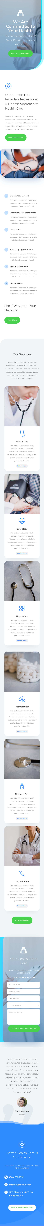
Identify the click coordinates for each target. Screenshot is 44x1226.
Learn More (22, 466)
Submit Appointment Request (24, 1028)
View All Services (22, 920)
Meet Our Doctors (15, 137)
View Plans (12, 320)
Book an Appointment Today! (22, 1207)
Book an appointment (20, 53)
